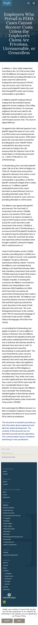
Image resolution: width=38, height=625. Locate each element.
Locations (6, 570)
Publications (6, 497)
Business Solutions (8, 507)
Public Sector (6, 531)
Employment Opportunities (10, 555)
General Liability (7, 523)
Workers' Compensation (10, 544)
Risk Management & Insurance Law (13, 536)
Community (6, 589)
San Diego (7, 581)
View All (5, 474)
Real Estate (6, 534)
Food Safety (6, 521)
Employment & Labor (8, 457)
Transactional (7, 539)
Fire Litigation (7, 518)
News (4, 492)
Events (5, 494)
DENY (19, 621)
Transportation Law (8, 542)
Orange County (9, 576)
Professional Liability (9, 529)
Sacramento (8, 579)
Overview (5, 552)
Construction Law (8, 510)
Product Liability (7, 526)
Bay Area (7, 584)
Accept (7, 621)
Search (5, 471)
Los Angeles (8, 573)
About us (5, 562)
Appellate (5, 505)
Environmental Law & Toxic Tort (11, 515)
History (5, 568)
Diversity (5, 587)
